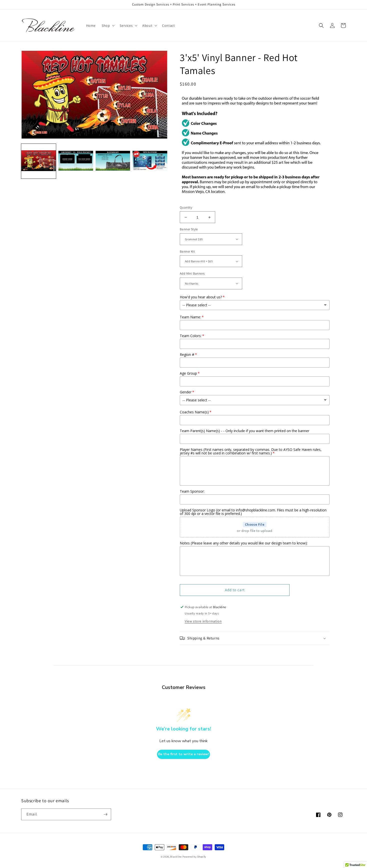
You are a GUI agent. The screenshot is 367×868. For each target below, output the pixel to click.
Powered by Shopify (194, 856)
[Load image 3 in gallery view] (113, 161)
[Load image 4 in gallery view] (150, 161)
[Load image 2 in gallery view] (75, 161)
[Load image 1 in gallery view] (38, 161)
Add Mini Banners (192, 273)
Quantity (186, 207)
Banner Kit (187, 251)
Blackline (176, 856)
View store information (203, 621)
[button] (108, 25)
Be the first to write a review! (183, 754)
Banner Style (189, 229)
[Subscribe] (105, 814)
